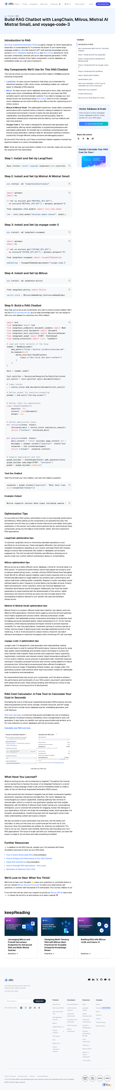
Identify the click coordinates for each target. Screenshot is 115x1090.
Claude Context (55, 1031)
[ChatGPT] (21, 1008)
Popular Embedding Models (86, 1033)
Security (32, 1076)
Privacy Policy (22, 1076)
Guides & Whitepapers (87, 1027)
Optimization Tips (85, 79)
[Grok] (30, 1008)
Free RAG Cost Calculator (72, 1021)
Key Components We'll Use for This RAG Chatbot (93, 49)
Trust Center (87, 1060)
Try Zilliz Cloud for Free (94, 124)
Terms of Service (10, 1076)
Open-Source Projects (71, 1009)
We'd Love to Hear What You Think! (91, 98)
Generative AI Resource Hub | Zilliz (20, 869)
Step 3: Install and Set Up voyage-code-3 (93, 66)
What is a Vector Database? (86, 1054)
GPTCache (56, 1036)
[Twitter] (97, 979)
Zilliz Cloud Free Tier (58, 1013)
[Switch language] (59, 4)
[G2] (109, 979)
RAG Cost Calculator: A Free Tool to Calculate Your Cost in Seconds (91, 84)
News (98, 1012)
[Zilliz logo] (8, 4)
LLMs (22, 50)
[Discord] (105, 979)
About (98, 1004)
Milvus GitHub (57, 892)
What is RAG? (87, 1049)
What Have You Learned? (87, 90)
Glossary (86, 1045)
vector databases (19, 53)
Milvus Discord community (28, 885)
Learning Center (85, 1009)
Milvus (36, 53)
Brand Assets (100, 1026)
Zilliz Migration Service (57, 1018)
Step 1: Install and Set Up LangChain (91, 55)
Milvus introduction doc (20, 312)
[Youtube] (89, 979)
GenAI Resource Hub (87, 1015)
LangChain (10, 81)
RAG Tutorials (72, 1025)
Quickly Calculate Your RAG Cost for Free (93, 151)
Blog (84, 1004)
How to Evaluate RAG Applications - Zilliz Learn (26, 865)
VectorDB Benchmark (71, 1015)
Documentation (72, 1004)
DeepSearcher (57, 1027)
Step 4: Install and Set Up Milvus (90, 71)
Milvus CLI (56, 1043)
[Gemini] (39, 1008)
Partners (99, 1015)
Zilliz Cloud (48, 53)
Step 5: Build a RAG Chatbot (88, 75)
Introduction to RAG (85, 44)
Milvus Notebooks (71, 1030)
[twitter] (78, 139)
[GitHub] (101, 979)
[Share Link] (92, 139)
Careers (98, 1008)
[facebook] (83, 139)
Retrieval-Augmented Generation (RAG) (20, 45)
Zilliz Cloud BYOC (58, 1008)
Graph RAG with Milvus (15, 862)
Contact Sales (100, 1022)
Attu (54, 1040)
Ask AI (108, 1085)
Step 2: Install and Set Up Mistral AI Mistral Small (91, 60)
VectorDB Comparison (87, 1021)
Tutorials (11, 16)
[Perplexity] (26, 1008)
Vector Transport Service (56, 1049)
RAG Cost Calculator (13, 715)
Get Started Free (103, 4)
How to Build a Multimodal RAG (19, 855)
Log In (91, 4)
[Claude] (35, 1008)
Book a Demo (79, 4)
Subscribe (39, 1001)
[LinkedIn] (93, 979)
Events (98, 1019)
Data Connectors (86, 1040)
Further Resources (85, 94)
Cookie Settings (42, 1076)
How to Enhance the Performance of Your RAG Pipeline (29, 858)
